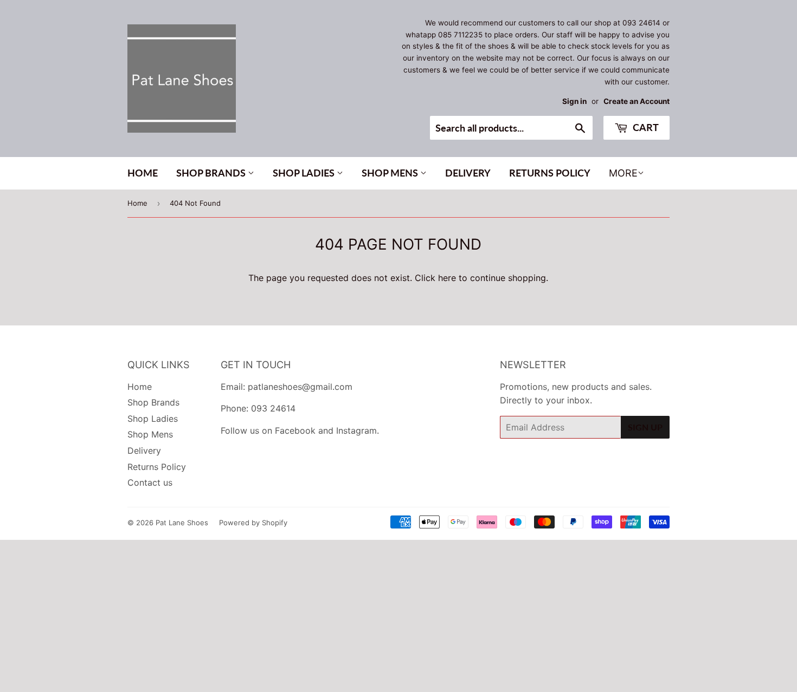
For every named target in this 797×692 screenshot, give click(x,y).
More (623, 173)
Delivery (468, 173)
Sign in (574, 101)
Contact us (149, 482)
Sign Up (645, 427)
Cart (645, 127)
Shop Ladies (305, 173)
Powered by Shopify (253, 522)
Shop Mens (391, 173)
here (447, 277)
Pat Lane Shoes (182, 522)
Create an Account (636, 101)
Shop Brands (212, 173)
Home (142, 173)
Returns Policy (549, 173)
